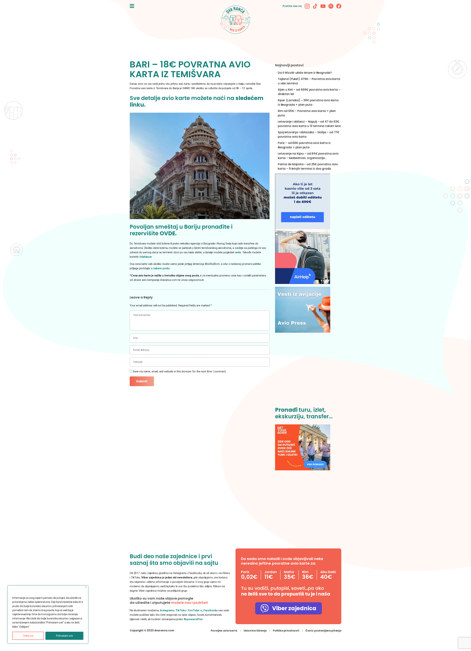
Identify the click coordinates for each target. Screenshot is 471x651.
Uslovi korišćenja (255, 630)
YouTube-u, (195, 610)
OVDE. (168, 233)
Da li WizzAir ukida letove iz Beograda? (305, 73)
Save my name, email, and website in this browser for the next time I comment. (179, 371)
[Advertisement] (308, 372)
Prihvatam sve (64, 635)
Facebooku (211, 610)
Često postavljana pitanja (323, 630)
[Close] (86, 587)
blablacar (146, 256)
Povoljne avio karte (224, 630)
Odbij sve (28, 635)
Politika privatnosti (286, 630)
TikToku (181, 610)
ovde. (238, 252)
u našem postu (160, 268)
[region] (47, 614)
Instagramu (167, 610)
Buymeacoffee (193, 619)
